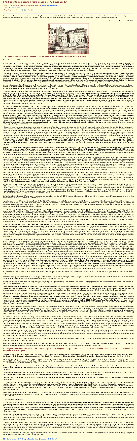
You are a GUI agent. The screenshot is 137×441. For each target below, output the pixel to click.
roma (18, 8)
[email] (22, 10)
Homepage (54, 5)
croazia (13, 8)
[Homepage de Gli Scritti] (48, 439)
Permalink (45, 5)
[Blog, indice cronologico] (12, 439)
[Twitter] (32, 10)
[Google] (29, 10)
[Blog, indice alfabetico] (30, 439)
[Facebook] (25, 10)
